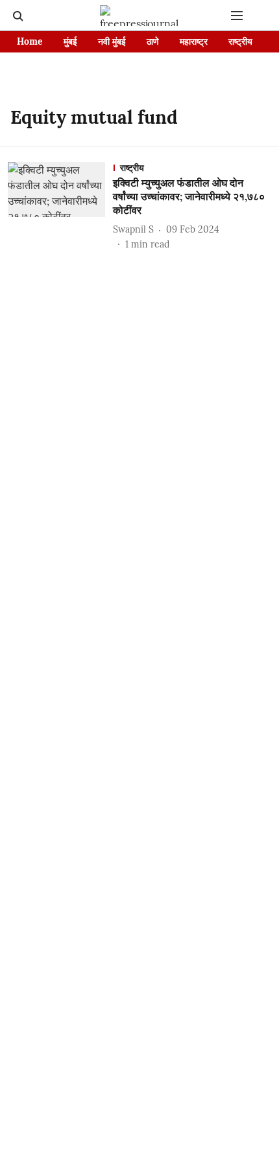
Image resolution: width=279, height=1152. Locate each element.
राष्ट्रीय (240, 41)
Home (30, 41)
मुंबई (70, 41)
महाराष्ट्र (194, 41)
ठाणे (153, 41)
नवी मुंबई (112, 41)
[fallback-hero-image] (60, 206)
